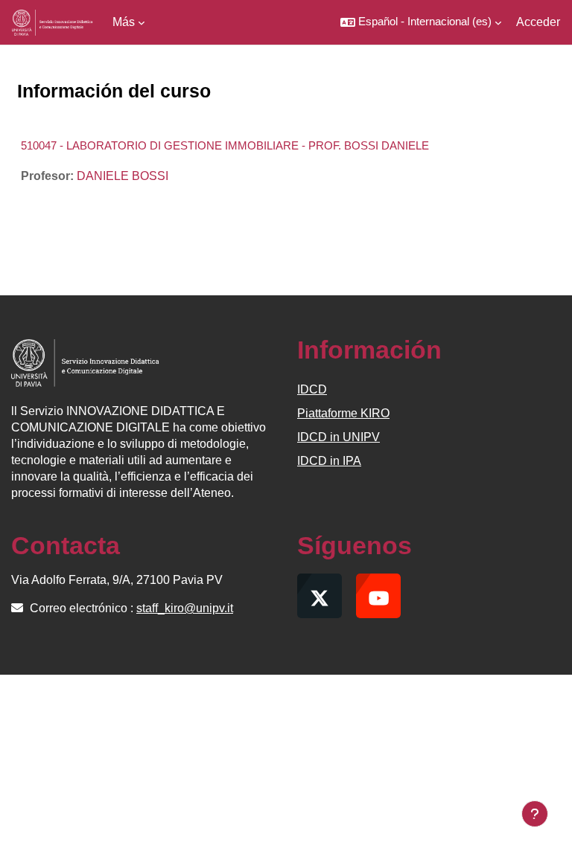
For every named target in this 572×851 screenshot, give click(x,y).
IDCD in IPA (329, 461)
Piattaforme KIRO (343, 413)
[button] (420, 22)
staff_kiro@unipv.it (184, 608)
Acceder (538, 22)
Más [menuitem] (123, 22)
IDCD (312, 389)
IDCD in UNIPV (338, 437)
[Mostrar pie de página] (534, 813)
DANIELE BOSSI (122, 176)
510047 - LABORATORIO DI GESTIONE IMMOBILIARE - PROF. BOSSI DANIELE (225, 145)
